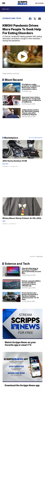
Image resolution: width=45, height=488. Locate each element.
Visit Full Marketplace (35, 137)
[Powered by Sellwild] (39, 256)
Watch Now (39, 3)
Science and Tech (12, 18)
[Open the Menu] (3, 3)
